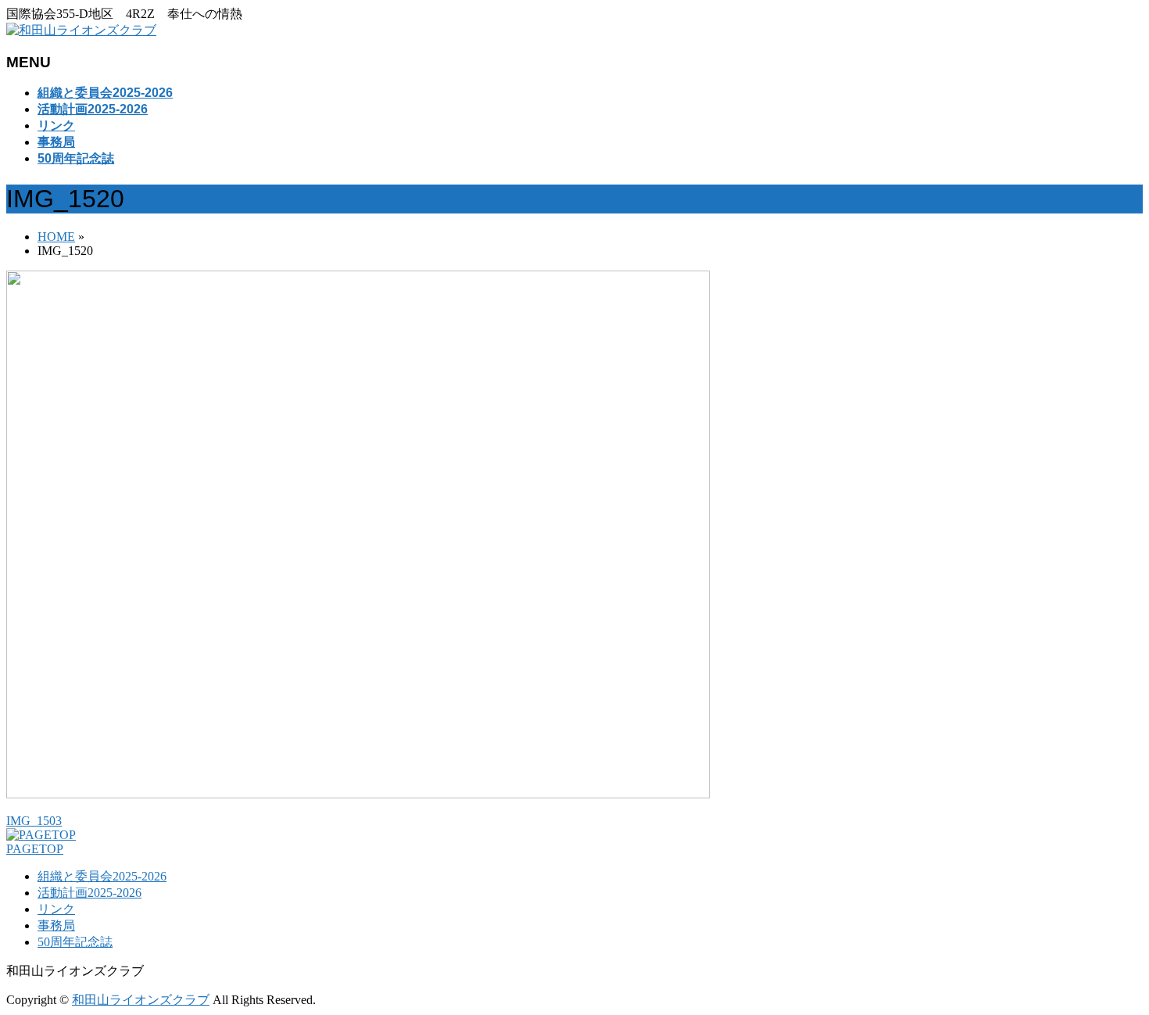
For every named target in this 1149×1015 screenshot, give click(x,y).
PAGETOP (34, 848)
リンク (56, 909)
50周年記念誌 (75, 942)
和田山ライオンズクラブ (140, 999)
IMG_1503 (34, 820)
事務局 (56, 925)
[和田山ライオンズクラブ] (81, 30)
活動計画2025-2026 (89, 892)
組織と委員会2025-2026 (102, 876)
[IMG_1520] (358, 794)
